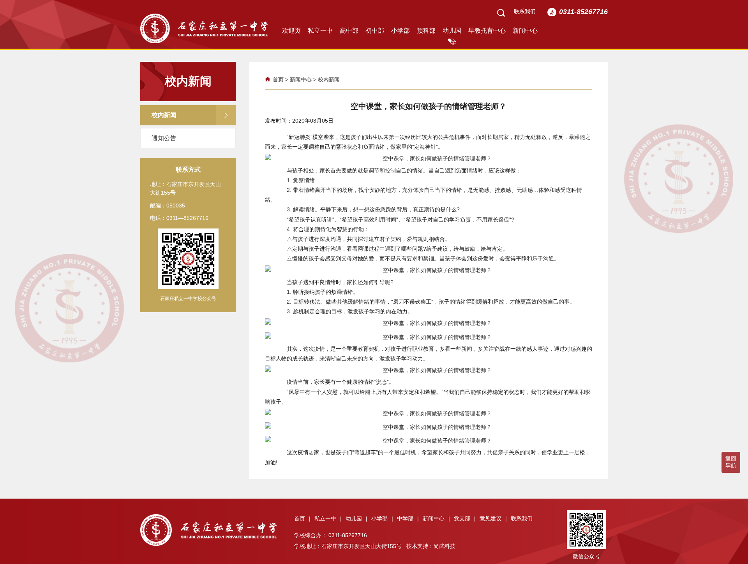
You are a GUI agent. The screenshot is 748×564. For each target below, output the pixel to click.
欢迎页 (291, 30)
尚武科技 (444, 546)
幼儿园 (452, 30)
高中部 (349, 30)
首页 (278, 79)
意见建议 (493, 518)
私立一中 (320, 30)
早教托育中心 (487, 30)
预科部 (426, 30)
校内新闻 (329, 79)
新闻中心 (525, 30)
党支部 (465, 518)
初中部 (374, 30)
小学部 (400, 30)
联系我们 (525, 11)
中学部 (408, 518)
